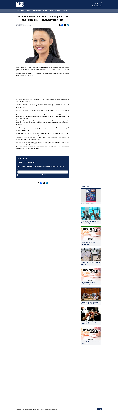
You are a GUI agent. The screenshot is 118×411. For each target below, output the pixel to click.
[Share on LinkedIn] (68, 25)
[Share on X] (65, 25)
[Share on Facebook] (62, 25)
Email (18, 169)
